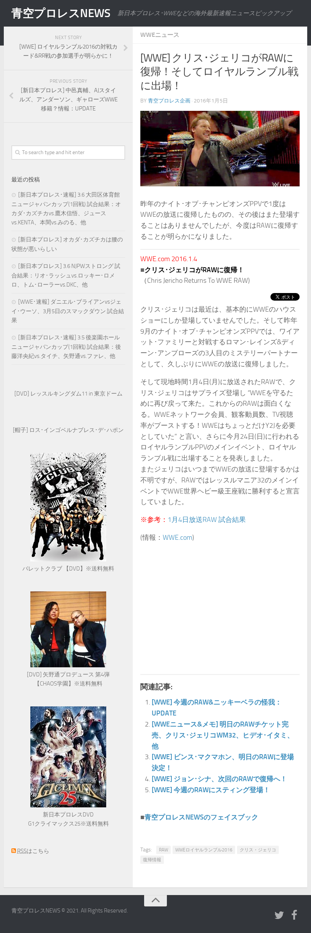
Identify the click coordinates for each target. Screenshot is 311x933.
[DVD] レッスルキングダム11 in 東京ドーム (68, 393)
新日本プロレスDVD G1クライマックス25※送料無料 (68, 819)
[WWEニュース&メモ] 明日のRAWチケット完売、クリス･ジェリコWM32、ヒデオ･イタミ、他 (223, 735)
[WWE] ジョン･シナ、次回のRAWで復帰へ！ (219, 779)
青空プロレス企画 (169, 101)
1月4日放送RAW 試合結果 (207, 519)
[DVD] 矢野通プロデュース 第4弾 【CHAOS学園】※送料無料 (68, 679)
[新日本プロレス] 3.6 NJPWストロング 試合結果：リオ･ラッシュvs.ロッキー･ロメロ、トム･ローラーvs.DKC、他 (65, 275)
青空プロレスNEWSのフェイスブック (201, 817)
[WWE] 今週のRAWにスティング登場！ (211, 790)
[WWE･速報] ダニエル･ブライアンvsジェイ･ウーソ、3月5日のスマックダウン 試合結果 (67, 311)
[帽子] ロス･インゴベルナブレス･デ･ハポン (68, 430)
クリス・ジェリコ (258, 850)
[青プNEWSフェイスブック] (294, 915)
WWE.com (177, 537)
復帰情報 (152, 859)
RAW (163, 850)
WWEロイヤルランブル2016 (203, 850)
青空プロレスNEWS (60, 13)
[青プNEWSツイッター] (279, 915)
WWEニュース (159, 34)
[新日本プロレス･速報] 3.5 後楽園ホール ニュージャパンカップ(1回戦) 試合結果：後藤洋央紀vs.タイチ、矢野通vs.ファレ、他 (66, 346)
